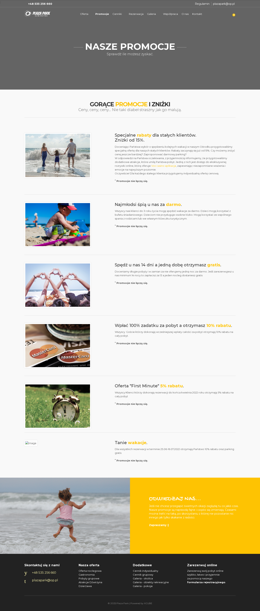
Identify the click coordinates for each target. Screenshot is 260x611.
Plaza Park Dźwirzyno (37, 13)
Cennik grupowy (143, 574)
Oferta (84, 13)
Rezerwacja (136, 13)
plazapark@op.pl (224, 4)
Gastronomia (87, 574)
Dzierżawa (85, 586)
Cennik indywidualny (145, 570)
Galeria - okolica (143, 578)
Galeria (151, 13)
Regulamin (202, 4)
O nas (185, 13)
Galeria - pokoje (143, 586)
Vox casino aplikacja (163, 165)
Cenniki (117, 13)
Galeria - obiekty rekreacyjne (151, 582)
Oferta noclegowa (90, 570)
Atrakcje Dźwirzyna (90, 582)
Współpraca (170, 13)
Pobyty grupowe (89, 578)
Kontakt (197, 13)
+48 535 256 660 (44, 572)
